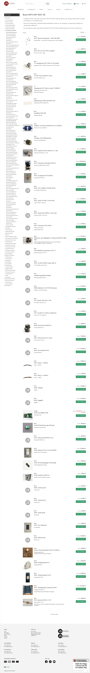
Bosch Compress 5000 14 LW (11, 106)
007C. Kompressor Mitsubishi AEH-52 (45, 163)
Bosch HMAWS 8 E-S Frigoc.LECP (12, 119)
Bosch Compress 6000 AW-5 (11, 202)
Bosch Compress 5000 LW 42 (11, 81)
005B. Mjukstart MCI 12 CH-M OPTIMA (45, 450)
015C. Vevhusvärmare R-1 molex (43, 338)
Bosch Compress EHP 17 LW (10, 213)
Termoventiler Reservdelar (9, 251)
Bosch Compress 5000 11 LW (11, 92)
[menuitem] (21, 9)
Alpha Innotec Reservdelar (9, 280)
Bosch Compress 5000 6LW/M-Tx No (12, 168)
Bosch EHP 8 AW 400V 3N (11, 120)
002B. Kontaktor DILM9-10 (41, 475)
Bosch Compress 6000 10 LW (11, 185)
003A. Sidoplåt (38, 388)
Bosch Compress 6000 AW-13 (11, 70)
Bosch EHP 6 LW (9, 207)
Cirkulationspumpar (8, 256)
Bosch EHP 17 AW (9, 90)
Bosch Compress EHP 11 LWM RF (11, 62)
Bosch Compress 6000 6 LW (11, 139)
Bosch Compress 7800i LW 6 (11, 131)
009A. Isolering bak (39, 513)
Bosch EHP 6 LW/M (9, 79)
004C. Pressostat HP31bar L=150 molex (45, 213)
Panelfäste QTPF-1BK (40, 113)
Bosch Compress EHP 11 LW (10, 171)
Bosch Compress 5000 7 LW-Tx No (12, 64)
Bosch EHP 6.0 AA (9, 169)
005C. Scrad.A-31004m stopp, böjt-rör (45, 263)
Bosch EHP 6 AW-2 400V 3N (11, 105)
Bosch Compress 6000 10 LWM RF (12, 215)
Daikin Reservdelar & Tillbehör (10, 270)
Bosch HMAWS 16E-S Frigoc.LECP (12, 180)
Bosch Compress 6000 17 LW (11, 37)
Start (5, 631)
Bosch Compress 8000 (10, 190)
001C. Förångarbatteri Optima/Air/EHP (45, 587)
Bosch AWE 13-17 (9, 40)
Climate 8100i (7, 228)
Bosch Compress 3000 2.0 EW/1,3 (12, 218)
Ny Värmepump (7, 634)
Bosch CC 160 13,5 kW (10, 117)
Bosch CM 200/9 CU (9, 198)
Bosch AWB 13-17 (9, 187)
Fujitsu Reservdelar (8, 258)
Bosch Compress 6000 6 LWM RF (11, 152)
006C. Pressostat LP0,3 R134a (42, 225)
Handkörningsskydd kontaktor (42, 275)
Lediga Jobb (33, 635)
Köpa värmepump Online (36, 632)
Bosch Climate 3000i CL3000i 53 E (12, 95)
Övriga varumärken (8, 282)
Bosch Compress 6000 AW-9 (11, 57)
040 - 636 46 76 (34, 645)
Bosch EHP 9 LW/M (9, 109)
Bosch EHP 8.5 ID (9, 210)
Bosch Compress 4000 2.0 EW (11, 183)
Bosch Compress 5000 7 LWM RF (11, 87)
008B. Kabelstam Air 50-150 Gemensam (45, 288)
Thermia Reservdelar (8, 253)
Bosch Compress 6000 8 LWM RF (11, 196)
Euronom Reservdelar (7, 265)
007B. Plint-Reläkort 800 (41, 413)
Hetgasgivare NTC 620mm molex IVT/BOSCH (47, 88)
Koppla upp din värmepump (10, 250)
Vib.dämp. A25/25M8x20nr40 (42, 138)
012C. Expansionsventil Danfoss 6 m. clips (46, 150)
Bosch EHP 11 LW (9, 71)
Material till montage (9, 21)
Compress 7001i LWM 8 (10, 220)
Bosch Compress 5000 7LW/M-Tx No (12, 188)
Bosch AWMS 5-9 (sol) (10, 127)
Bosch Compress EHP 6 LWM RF (11, 123)
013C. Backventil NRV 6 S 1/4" (42, 600)
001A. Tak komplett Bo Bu (41, 350)
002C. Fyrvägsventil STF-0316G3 (43, 175)
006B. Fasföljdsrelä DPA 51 (41, 562)
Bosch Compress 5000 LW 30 (11, 54)
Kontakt (5, 638)
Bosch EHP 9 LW (9, 60)
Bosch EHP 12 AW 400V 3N (10, 158)
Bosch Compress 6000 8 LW (11, 161)
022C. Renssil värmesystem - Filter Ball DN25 (47, 38)
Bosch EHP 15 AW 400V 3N (10, 182)
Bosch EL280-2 (8, 128)
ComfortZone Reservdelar (9, 248)
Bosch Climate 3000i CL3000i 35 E (12, 82)
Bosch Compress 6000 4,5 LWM (11, 100)
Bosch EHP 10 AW (9, 65)
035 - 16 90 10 (61, 645)
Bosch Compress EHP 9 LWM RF (11, 163)
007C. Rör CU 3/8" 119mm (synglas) (44, 51)
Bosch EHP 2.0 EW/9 (9, 177)
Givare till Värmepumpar (9, 23)
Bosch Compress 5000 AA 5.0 (11, 191)
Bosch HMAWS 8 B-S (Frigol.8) (11, 103)
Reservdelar (6, 632)
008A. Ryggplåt (38, 400)
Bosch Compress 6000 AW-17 (11, 84)
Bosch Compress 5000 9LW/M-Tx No (12, 209)
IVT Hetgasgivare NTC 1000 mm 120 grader (46, 63)
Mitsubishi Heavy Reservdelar (10, 245)
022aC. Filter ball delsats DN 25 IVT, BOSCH (46, 550)
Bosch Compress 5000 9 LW (11, 78)
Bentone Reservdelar (8, 241)
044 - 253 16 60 (7, 651)
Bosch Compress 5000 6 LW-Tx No (12, 41)
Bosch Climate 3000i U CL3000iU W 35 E (13, 125)
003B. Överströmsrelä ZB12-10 (42, 325)
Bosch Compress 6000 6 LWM (11, 133)
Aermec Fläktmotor (7, 285)
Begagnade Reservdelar (35, 634)
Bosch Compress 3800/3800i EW (12, 160)
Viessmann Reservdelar (9, 266)
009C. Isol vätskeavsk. (40, 525)
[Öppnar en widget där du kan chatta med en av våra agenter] (81, 665)
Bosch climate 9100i (9, 224)
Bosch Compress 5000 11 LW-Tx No (12, 89)
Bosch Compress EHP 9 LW (10, 149)
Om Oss (5, 636)
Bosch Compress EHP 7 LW (10, 130)
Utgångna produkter (8, 268)
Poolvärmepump (8, 277)
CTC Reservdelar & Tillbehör (10, 26)
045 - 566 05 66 (61, 651)
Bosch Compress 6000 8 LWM (11, 174)
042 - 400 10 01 (7, 645)
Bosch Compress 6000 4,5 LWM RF (12, 116)
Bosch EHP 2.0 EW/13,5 (10, 199)
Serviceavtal (33, 631)
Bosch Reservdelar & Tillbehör (10, 30)
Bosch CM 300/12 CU (10, 49)
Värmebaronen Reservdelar (9, 231)
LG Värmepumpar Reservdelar (10, 246)
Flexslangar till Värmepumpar (9, 255)
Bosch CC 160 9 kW (9, 101)
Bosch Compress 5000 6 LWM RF (11, 73)
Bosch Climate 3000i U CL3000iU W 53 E (13, 142)
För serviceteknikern (7, 261)
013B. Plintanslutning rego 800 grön (44, 425)
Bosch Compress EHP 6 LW (10, 114)
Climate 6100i (8, 179)
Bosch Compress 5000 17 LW (11, 122)
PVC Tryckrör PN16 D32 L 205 (42, 300)
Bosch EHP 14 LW (9, 86)
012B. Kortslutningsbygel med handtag (45, 463)
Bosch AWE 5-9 (8, 205)
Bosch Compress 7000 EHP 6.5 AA (12, 46)
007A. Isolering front (40, 500)
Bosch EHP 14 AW (9, 76)
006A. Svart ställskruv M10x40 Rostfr (44, 188)
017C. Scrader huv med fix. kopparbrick (45, 313)
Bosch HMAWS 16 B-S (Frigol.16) (11, 136)
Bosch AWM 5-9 (9, 97)
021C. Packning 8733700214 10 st (43, 438)
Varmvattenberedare (8, 229)
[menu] (45, 9)
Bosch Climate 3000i (9, 51)
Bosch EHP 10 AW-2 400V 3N (11, 138)
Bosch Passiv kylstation (10, 147)
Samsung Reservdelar (9, 273)
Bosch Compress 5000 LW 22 (11, 221)
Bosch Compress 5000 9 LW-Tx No (12, 75)
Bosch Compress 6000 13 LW (11, 204)
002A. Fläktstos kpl (39, 537)
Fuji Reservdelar (8, 260)
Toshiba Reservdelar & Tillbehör (10, 243)
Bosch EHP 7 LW (9, 43)
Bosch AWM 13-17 (9, 112)
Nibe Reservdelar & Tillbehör (10, 25)
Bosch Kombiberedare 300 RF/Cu (12, 153)
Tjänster (6, 275)
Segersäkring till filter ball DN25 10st (44, 101)
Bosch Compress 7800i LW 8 (11, 150)
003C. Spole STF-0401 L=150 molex (44, 200)
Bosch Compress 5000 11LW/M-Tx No (12, 45)
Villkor (5, 635)
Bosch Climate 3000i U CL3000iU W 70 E (13, 164)
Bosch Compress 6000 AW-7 (11, 35)
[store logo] (9, 3)
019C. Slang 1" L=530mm (41, 375)
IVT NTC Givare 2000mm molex (43, 76)
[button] (83, 32)
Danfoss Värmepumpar (9, 233)
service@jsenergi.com (8, 646)
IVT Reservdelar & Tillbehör (9, 28)
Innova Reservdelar (8, 263)
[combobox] (35, 3)
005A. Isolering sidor (40, 488)
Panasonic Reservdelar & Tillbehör (11, 236)
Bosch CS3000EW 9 (9, 59)
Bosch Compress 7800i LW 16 (11, 194)
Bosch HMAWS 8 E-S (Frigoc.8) (11, 146)
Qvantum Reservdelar (9, 283)
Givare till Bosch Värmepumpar (10, 226)
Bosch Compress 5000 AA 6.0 (11, 212)
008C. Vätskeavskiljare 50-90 (42, 575)
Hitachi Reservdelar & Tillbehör (9, 278)
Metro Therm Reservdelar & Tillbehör (11, 238)
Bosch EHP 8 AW (9, 56)
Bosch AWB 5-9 (8, 166)
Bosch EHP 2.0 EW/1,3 (10, 155)
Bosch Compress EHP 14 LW (11, 193)
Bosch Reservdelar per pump (11, 32)
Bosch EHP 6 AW (9, 223)
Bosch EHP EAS (8, 38)
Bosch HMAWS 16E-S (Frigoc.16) (11, 157)
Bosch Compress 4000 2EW (11, 34)
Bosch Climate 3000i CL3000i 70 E (12, 111)
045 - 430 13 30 (34, 651)
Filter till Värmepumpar (9, 20)
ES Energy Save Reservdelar (10, 272)
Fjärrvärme (7, 234)
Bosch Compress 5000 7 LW (11, 67)
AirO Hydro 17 (8, 201)
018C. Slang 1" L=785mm (41, 363)
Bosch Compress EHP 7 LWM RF (11, 141)
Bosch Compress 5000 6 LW (11, 48)
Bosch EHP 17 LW (9, 98)
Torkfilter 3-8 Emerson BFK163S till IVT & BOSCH (48, 125)
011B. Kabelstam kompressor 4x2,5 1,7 (45, 250)
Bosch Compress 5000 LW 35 (11, 68)
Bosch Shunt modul (9, 108)
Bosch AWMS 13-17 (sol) (10, 144)
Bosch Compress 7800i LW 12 (11, 172)
